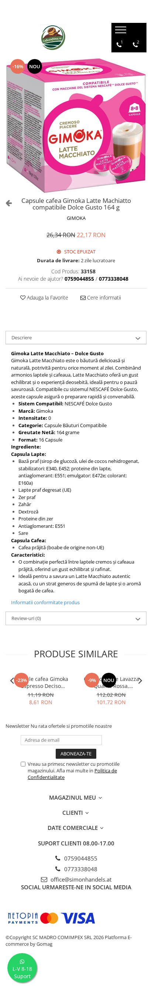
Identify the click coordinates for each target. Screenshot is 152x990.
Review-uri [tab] (26, 618)
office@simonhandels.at (80, 879)
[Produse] (121, 32)
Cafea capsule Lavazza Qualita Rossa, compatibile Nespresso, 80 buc (111, 682)
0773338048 (80, 869)
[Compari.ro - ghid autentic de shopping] (75, 972)
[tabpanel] (76, 125)
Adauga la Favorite (46, 297)
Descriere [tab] (21, 337)
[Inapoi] (5, 203)
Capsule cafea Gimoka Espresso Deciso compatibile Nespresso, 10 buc (41, 682)
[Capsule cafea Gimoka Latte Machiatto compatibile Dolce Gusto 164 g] (76, 125)
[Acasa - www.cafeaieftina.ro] (53, 38)
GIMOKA (76, 218)
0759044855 (80, 858)
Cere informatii (103, 297)
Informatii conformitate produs (45, 602)
